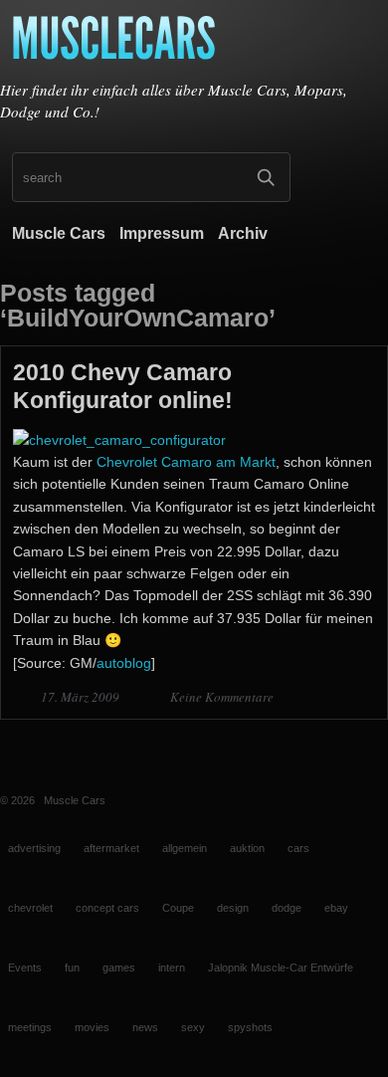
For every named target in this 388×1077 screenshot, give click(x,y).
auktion (247, 848)
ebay (336, 908)
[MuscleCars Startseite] (194, 43)
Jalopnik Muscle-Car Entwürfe (280, 967)
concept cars (107, 908)
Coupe (178, 908)
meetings (30, 1027)
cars (298, 848)
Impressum (161, 233)
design (233, 908)
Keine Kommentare (222, 697)
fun (72, 967)
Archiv (243, 233)
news (145, 1027)
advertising (34, 848)
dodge (286, 908)
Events (25, 967)
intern (171, 967)
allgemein (184, 848)
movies (92, 1027)
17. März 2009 (81, 697)
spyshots (250, 1027)
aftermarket (111, 848)
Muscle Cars (58, 233)
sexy (193, 1027)
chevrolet (30, 908)
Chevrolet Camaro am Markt (186, 462)
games (118, 967)
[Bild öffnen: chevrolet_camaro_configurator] (119, 440)
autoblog (124, 663)
